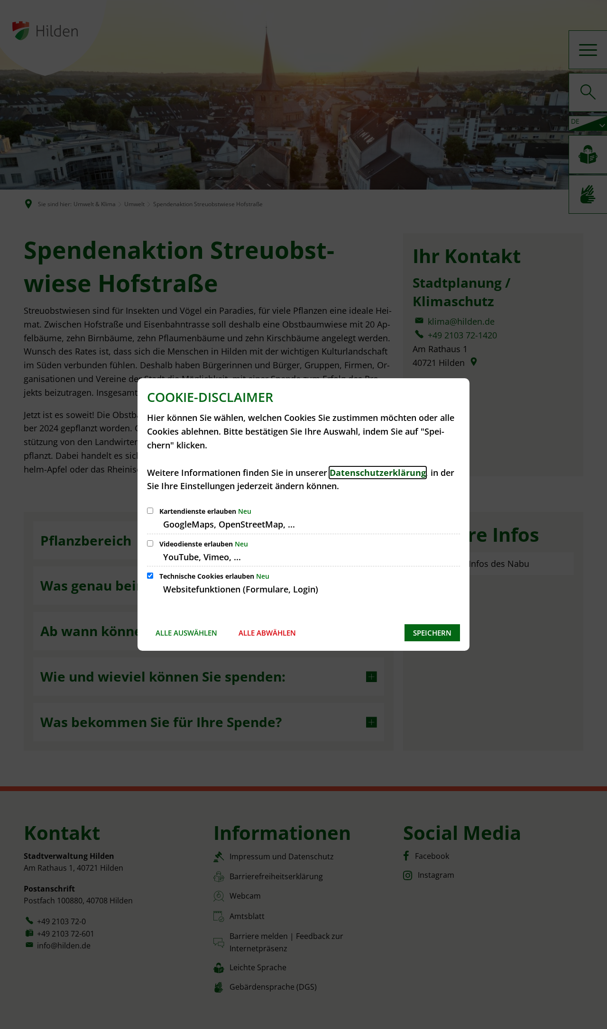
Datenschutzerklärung (378, 472)
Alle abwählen (267, 632)
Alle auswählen (186, 632)
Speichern (432, 632)
